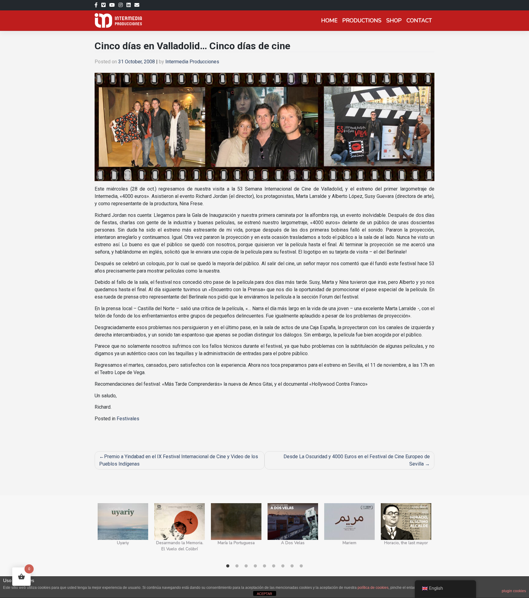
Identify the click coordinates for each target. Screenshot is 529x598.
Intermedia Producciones (192, 62)
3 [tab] (246, 566)
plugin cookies (514, 591)
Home (329, 20)
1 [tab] (228, 566)
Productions (361, 20)
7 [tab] (283, 566)
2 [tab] (237, 566)
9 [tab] (301, 566)
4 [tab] (255, 566)
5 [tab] (264, 566)
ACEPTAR (264, 594)
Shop (394, 20)
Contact (419, 20)
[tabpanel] (123, 531)
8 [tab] (292, 566)
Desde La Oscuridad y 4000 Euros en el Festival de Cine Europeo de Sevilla (356, 460)
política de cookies (373, 587)
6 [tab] (274, 566)
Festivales (128, 419)
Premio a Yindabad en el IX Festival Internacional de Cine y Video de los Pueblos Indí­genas (178, 460)
